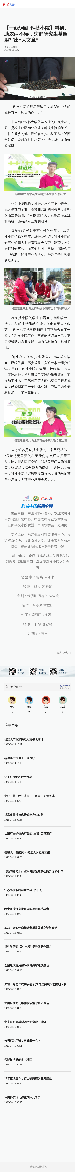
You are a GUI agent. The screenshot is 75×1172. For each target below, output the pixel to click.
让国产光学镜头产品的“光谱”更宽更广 (28, 833)
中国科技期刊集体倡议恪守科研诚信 (26, 1003)
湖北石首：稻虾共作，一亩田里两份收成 (29, 795)
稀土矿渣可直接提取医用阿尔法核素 (26, 908)
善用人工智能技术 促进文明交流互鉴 (27, 852)
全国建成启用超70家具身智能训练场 (26, 965)
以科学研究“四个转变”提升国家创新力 (28, 946)
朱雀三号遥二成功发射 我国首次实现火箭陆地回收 (35, 984)
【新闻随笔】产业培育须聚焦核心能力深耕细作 (33, 871)
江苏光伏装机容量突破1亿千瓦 (23, 890)
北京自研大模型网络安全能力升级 (25, 1021)
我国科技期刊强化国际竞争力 (22, 1097)
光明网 (14, 47)
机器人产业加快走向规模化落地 (23, 739)
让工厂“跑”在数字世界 (18, 777)
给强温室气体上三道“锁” (19, 758)
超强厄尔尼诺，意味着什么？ (22, 1040)
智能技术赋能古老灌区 (18, 1059)
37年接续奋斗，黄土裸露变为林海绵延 (28, 1078)
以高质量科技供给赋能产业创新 (23, 814)
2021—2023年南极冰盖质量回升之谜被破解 (30, 927)
